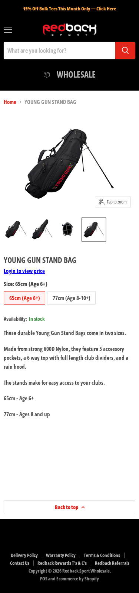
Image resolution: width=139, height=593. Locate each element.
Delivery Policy (24, 555)
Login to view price (24, 270)
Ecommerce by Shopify (77, 578)
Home (10, 102)
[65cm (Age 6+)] (25, 306)
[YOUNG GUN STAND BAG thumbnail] (16, 229)
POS (43, 578)
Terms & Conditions (102, 555)
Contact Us (19, 563)
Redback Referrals (112, 563)
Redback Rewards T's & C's (62, 563)
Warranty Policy (61, 555)
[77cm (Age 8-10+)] (72, 306)
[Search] (125, 50)
